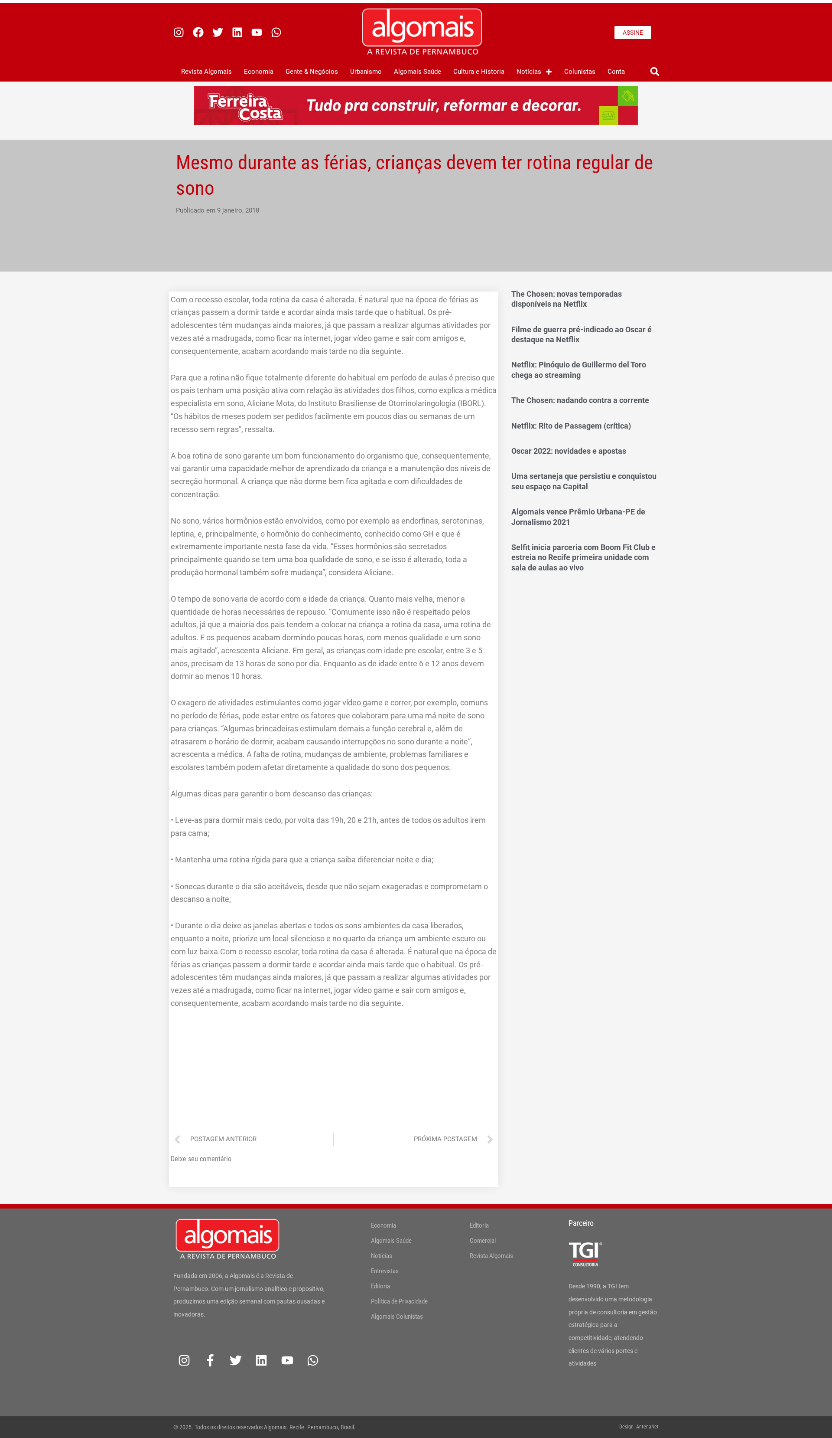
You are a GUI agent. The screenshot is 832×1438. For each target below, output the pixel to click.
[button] (655, 72)
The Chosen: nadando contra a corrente (580, 400)
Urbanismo (366, 71)
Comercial (483, 1241)
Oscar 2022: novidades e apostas (568, 450)
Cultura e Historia (478, 71)
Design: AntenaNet (639, 1427)
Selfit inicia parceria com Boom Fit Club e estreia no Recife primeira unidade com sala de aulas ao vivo (583, 557)
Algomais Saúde (417, 71)
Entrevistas (385, 1271)
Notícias (529, 71)
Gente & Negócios (312, 71)
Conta (616, 71)
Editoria (380, 1286)
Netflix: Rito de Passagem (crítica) (571, 425)
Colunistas (579, 71)
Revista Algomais (206, 71)
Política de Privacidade (399, 1301)
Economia (258, 71)
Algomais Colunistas (397, 1316)
